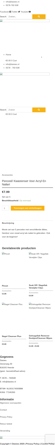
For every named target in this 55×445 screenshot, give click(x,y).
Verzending (5, 431)
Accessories (7, 175)
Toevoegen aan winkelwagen (28, 208)
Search (3, 17)
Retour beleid (6, 424)
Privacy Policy (6, 417)
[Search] (39, 16)
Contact (3, 410)
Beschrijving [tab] (8, 223)
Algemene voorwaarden (10, 403)
